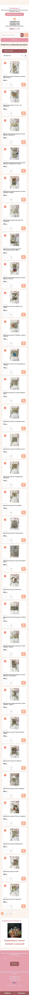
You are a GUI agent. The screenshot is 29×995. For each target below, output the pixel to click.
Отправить (14, 963)
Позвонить (21, 993)
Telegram (7, 993)
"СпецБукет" (14, 8)
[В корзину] (23, 84)
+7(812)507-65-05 (14, 23)
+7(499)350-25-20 (14, 21)
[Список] (25, 55)
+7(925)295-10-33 (14, 24)
